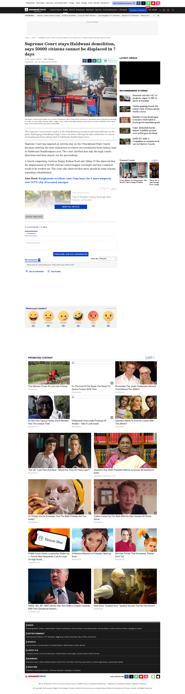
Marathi (96, 3)
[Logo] (36, 10)
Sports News (31, 645)
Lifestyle (123, 10)
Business (80, 10)
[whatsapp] (148, 3)
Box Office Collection (87, 637)
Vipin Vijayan (48, 59)
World (72, 10)
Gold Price (61, 662)
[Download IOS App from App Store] (158, 676)
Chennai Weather (57, 670)
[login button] (164, 10)
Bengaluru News (135, 628)
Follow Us (112, 61)
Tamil (77, 3)
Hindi (90, 3)
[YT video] (153, 3)
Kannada (49, 3)
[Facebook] (138, 3)
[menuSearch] (173, 10)
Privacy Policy (70, 684)
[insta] (158, 3)
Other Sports (79, 645)
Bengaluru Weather (73, 670)
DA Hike (70, 662)
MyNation (105, 3)
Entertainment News (34, 637)
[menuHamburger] (168, 10)
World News (77, 628)
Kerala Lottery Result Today (48, 15)
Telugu (71, 3)
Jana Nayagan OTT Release (109, 15)
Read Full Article (70, 207)
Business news (32, 662)
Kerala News (103, 628)
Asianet (35, 676)
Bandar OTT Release (130, 15)
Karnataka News (90, 628)
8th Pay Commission (83, 662)
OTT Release (49, 637)
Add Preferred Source (122, 3)
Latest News (56, 10)
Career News (82, 654)
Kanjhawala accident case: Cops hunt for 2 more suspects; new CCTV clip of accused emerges (68, 180)
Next (158, 15)
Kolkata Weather (69, 15)
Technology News (100, 662)
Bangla (84, 3)
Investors (143, 684)
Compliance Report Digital (126, 684)
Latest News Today (52, 628)
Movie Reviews (71, 637)
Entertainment (110, 10)
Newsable (40, 3)
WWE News (68, 645)
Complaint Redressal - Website (102, 684)
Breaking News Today (34, 628)
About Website (44, 684)
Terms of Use (57, 684)
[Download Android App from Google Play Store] (153, 676)
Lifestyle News (32, 654)
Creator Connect (138, 10)
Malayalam (30, 3)
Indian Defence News (118, 628)
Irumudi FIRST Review (87, 15)
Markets (90, 10)
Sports (98, 10)
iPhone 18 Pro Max (148, 15)
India (65, 10)
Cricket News (43, 645)
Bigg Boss (60, 637)
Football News (56, 645)
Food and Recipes (47, 654)
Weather (29, 670)
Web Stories (94, 654)
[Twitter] (143, 3)
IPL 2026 (153, 10)
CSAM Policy (82, 684)
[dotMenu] (160, 10)
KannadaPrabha (60, 3)
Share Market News (48, 662)
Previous (154, 15)
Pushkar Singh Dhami (34, 217)
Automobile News (116, 662)
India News (66, 628)
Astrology (72, 654)
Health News (61, 654)
